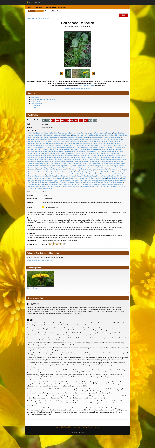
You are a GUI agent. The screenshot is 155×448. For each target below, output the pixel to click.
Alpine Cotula (48, 133)
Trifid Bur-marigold (91, 182)
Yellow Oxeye (114, 186)
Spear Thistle (58, 180)
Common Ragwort (86, 143)
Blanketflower (100, 135)
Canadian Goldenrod (35, 139)
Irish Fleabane (75, 157)
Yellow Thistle (37, 188)
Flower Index (62, 7)
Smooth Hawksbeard (113, 178)
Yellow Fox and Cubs (102, 186)
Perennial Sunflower (34, 170)
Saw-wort (85, 174)
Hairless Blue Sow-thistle (95, 153)
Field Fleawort (109, 147)
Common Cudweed (70, 141)
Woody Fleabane (61, 186)
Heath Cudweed (80, 155)
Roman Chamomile (113, 172)
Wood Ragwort (50, 186)
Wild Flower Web (35, 2)
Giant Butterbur (74, 149)
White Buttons (95, 184)
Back (123, 15)
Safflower (73, 174)
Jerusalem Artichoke (99, 157)
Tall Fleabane (32, 182)
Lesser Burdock (94, 159)
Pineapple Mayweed (48, 170)
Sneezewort (49, 180)
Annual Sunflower (93, 133)
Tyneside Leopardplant (116, 182)
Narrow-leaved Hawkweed (117, 164)
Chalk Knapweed (57, 139)
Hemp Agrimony (103, 155)
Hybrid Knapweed (50, 157)
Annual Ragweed (81, 133)
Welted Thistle (62, 184)
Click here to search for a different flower (39, 18)
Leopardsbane (76, 159)
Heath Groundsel (91, 155)
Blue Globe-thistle (121, 135)
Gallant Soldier (53, 149)
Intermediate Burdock (64, 157)
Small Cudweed (79, 178)
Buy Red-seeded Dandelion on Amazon (40, 260)
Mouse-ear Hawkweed (75, 164)
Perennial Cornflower (89, 168)
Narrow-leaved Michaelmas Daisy (39, 166)
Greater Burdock (39, 153)
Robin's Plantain (101, 172)
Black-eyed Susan (89, 135)
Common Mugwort (73, 143)
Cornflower (65, 145)
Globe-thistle (56, 151)
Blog (35, 108)
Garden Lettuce (64, 149)
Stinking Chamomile (105, 180)
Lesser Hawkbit (105, 159)
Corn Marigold (56, 145)
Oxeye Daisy (55, 168)
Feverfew (101, 147)
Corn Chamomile (46, 145)
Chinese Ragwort (118, 139)
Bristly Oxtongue (33, 137)
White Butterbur (86, 184)
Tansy (57, 182)
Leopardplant (67, 159)
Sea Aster (118, 174)
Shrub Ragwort (122, 176)
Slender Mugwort (57, 178)
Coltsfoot (31, 141)
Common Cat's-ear (58, 141)
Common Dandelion (94, 141)
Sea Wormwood (40, 176)
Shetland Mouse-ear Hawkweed (106, 176)
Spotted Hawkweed (80, 180)
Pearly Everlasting (76, 168)
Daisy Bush (102, 145)
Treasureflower (79, 182)
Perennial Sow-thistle (117, 168)
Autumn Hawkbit (118, 133)
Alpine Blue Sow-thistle (35, 133)
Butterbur (85, 137)
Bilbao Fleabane (66, 135)
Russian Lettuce (64, 174)
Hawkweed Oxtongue (68, 155)
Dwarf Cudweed (112, 145)
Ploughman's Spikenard (83, 170)
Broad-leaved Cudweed (47, 137)
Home (29, 7)
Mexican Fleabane (39, 164)
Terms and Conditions (77, 432)
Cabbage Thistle (102, 137)
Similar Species (36, 101)
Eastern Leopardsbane (59, 147)
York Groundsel (48, 188)
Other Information (36, 104)
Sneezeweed (40, 180)
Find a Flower (38, 7)
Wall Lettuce (41, 184)
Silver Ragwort (46, 178)
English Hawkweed (82, 147)
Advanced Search (50, 7)
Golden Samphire (86, 151)
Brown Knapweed (76, 137)
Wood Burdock (40, 186)
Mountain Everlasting (60, 164)
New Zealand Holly (89, 166)
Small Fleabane (89, 178)
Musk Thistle (87, 164)
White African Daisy (74, 184)
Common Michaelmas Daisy (58, 143)
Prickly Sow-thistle (44, 172)
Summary (37, 106)
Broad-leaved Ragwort (62, 137)
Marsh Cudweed (55, 162)
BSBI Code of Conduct (86, 86)
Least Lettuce (58, 159)
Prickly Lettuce (33, 172)
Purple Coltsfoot (56, 172)
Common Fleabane (108, 141)
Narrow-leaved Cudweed (100, 164)
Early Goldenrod (33, 147)
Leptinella (85, 159)
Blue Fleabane (110, 135)
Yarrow (79, 186)
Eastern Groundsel (45, 147)
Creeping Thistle (93, 145)
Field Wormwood (120, 147)
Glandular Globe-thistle (106, 149)
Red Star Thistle (76, 172)
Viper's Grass (32, 184)
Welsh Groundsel (51, 184)
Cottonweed (83, 145)
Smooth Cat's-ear (100, 178)
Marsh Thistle (100, 162)
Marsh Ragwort (79, 162)
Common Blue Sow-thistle (43, 141)
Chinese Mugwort (106, 139)
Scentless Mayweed (107, 174)
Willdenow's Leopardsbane (109, 184)
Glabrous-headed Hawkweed (89, 149)
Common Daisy (82, 141)
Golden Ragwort (74, 151)
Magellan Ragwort (43, 162)
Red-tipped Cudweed (88, 172)
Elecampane (71, 147)
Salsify (79, 174)
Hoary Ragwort (39, 157)
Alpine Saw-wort (70, 133)
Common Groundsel (42, 143)
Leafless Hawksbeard (46, 159)
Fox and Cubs (32, 149)
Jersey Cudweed (86, 157)
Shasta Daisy (91, 176)
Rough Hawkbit (40, 174)
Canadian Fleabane (115, 137)
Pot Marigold (123, 170)
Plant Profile (35, 97)
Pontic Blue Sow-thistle (110, 170)
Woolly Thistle (72, 186)
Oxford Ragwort (64, 168)
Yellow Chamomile (89, 186)
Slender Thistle (68, 178)
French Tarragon (43, 149)
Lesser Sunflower (115, 159)
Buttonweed (93, 137)
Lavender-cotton (33, 159)
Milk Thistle (49, 164)
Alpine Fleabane (58, 133)
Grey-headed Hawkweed (65, 153)
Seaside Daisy (50, 176)
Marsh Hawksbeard (67, 162)
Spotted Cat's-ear (68, 180)
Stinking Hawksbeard (119, 180)
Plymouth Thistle (97, 170)
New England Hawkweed (74, 166)
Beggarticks (56, 135)
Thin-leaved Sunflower (67, 182)
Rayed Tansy (66, 172)
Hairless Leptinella (110, 153)
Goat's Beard (64, 151)
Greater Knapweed (51, 153)
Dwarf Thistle (122, 145)
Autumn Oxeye (33, 135)
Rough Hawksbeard (52, 174)
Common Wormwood (99, 143)
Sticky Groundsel (93, 180)
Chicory (97, 139)
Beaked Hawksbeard (45, 135)
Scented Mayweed (95, 174)
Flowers (38, 11)
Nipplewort (99, 166)
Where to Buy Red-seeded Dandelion (43, 99)
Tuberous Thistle (102, 182)
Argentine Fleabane (106, 133)
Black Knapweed (77, 135)
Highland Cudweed (115, 155)
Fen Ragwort (93, 147)
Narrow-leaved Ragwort (58, 166)
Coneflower (110, 143)
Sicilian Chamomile (34, 178)
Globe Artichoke (46, 151)
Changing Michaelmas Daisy (85, 139)
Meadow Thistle (111, 162)
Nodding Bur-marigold (111, 166)
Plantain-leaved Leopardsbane (65, 170)
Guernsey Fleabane (80, 153)
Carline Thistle (47, 139)
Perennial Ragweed (103, 168)
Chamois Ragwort (70, 139)
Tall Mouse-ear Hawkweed (46, 182)
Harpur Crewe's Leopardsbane (50, 155)
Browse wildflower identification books (77, 88)
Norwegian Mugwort (43, 168)
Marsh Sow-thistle (90, 162)
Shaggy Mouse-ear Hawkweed (66, 176)
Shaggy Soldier (81, 176)
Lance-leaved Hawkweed (114, 157)
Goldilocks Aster (97, 151)
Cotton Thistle (74, 145)
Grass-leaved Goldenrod (111, 151)
